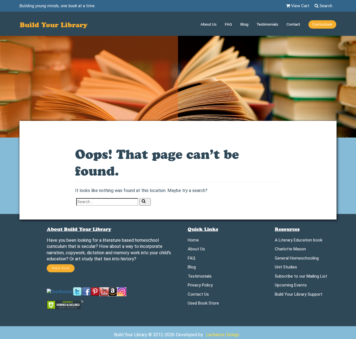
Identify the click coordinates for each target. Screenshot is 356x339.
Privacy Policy (200, 286)
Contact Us (198, 295)
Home (193, 241)
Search (325, 5)
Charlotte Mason (290, 249)
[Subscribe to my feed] (60, 291)
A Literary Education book (298, 241)
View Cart (299, 5)
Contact (293, 24)
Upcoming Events (291, 286)
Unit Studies (286, 268)
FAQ (228, 24)
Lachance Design (222, 334)
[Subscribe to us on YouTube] (104, 291)
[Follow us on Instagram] (121, 291)
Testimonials (267, 24)
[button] (322, 25)
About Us (208, 24)
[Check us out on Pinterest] (95, 291)
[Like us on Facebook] (86, 291)
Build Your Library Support (298, 295)
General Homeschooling (297, 259)
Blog (244, 24)
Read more (61, 268)
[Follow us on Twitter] (77, 291)
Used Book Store (203, 304)
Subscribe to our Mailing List (301, 277)
